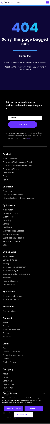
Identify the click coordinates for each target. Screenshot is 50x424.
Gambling (7, 220)
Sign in (5, 179)
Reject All (34, 408)
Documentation (9, 311)
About (5, 373)
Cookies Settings (23, 415)
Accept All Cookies (13, 408)
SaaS (5, 245)
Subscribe (22, 124)
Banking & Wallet (10, 260)
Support (6, 333)
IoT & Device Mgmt (10, 270)
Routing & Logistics (10, 281)
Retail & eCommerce (11, 241)
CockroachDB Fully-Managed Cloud (17, 162)
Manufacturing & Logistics (13, 231)
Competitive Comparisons (13, 355)
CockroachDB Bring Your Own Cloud (18, 165)
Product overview (10, 158)
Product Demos (9, 362)
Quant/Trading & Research (13, 238)
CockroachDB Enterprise (13, 169)
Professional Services (11, 329)
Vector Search (8, 256)
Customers (7, 191)
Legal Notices (8, 384)
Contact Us (7, 380)
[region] (23, 406)
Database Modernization (13, 194)
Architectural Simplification (14, 299)
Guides (6, 358)
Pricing (5, 176)
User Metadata (9, 284)
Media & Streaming (11, 234)
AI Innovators (8, 209)
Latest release (8, 172)
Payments (7, 277)
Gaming (6, 224)
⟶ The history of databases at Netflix (25, 62)
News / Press (8, 388)
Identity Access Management (14, 267)
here (29, 138)
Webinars (7, 336)
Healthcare (7, 227)
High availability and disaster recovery (18, 198)
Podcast (6, 326)
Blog (4, 348)
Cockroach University (11, 351)
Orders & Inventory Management (16, 274)
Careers (6, 377)
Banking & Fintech (10, 213)
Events (5, 322)
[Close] (44, 393)
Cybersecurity (8, 217)
